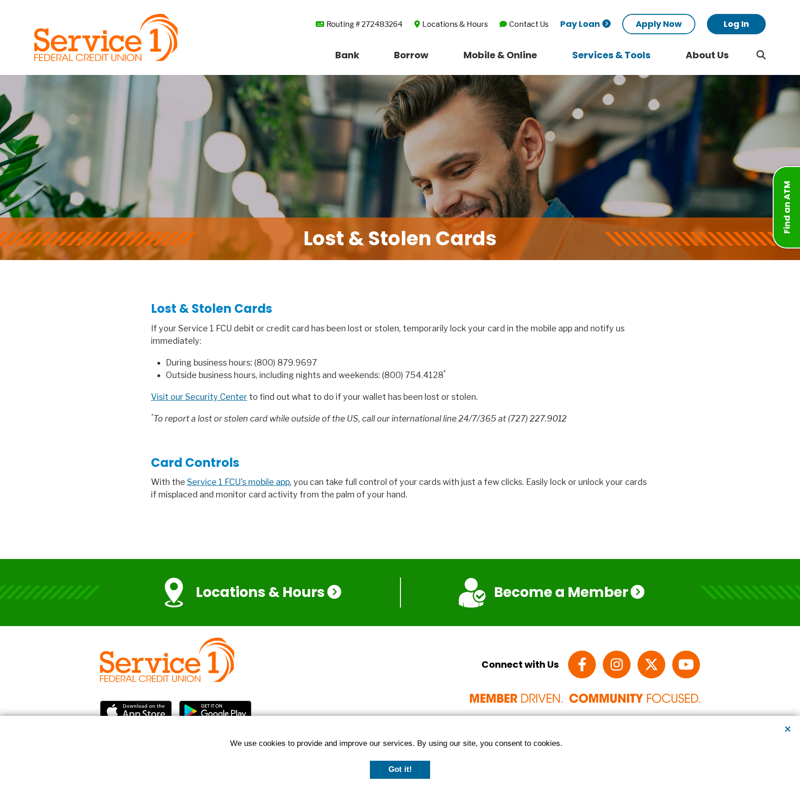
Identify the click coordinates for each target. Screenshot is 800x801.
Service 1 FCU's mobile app (238, 482)
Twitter (651, 664)
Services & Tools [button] (611, 55)
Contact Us (529, 24)
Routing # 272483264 (364, 24)
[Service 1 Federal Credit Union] (106, 37)
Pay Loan (580, 24)
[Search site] (761, 55)
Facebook (582, 664)
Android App (215, 711)
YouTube (686, 664)
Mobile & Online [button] (500, 55)
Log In (736, 24)
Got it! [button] (400, 769)
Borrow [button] (411, 55)
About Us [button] (707, 55)
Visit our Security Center (199, 397)
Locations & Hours (455, 24)
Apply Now (659, 24)
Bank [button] (347, 55)
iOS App (136, 711)
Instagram (617, 664)
